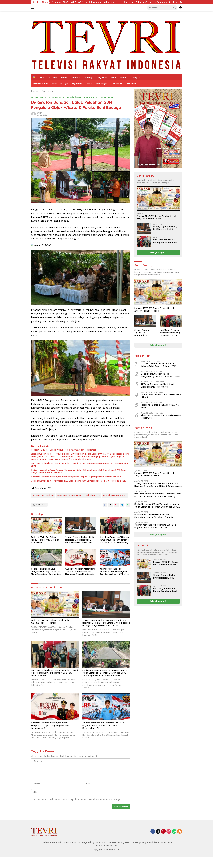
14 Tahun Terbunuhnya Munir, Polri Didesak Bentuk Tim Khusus (157, 385)
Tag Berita (102, 77)
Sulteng (111, 97)
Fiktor (39, 113)
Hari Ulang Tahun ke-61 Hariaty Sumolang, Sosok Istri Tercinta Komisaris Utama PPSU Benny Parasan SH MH (112, 2)
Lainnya (134, 77)
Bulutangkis (102, 83)
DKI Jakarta (117, 83)
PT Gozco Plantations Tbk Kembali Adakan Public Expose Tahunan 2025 (158, 364)
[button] (175, 7)
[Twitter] (158, 831)
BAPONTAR (49, 97)
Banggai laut (37, 97)
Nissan (89, 83)
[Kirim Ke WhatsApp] (128, 505)
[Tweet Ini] (110, 505)
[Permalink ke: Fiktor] (33, 113)
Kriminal (53, 77)
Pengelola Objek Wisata (114, 495)
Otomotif (75, 77)
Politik (64, 77)
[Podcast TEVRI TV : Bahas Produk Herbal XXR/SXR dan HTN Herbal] (46, 525)
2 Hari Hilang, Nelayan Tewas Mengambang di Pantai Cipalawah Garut (160, 375)
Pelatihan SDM (93, 495)
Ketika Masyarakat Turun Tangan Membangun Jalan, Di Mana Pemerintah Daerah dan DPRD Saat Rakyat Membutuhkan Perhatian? (78, 471)
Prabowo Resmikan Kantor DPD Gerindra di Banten (161, 395)
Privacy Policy (139, 842)
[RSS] (179, 831)
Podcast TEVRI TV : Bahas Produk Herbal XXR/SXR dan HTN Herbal (63, 450)
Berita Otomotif (119, 77)
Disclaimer (165, 842)
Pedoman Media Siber (106, 845)
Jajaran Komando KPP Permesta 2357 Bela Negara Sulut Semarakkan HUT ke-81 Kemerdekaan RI (78, 481)
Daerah (65, 97)
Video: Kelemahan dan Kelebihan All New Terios (160, 406)
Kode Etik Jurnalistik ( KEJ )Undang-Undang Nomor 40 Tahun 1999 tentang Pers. (91, 842)
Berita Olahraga (60, 83)
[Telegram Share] (122, 505)
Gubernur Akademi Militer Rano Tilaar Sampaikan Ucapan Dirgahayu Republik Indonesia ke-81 (76, 476)
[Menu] (33, 7)
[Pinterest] (163, 831)
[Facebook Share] (105, 505)
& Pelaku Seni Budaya (43, 495)
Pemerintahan (99, 97)
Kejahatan (77, 83)
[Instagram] (168, 831)
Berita (42, 77)
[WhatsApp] (174, 831)
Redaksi (153, 842)
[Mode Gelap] (180, 7)
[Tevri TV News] (106, 42)
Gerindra (131, 83)
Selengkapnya (157, 252)
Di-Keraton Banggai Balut (69, 495)
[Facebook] (152, 831)
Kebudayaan (75, 97)
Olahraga (88, 77)
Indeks (46, 842)
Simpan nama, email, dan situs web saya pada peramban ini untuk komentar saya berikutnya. (77, 799)
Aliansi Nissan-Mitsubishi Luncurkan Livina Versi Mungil (161, 416)
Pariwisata (87, 97)
